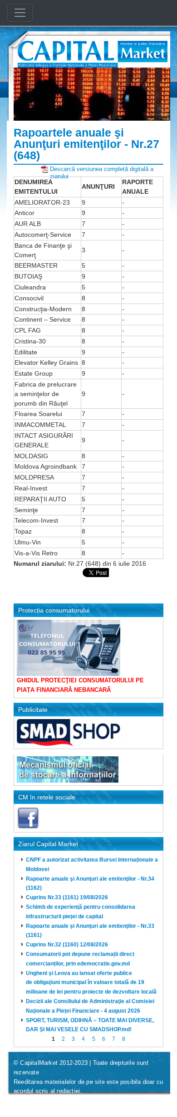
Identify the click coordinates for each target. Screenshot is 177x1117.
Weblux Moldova (68, 1102)
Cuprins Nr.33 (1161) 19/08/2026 (67, 897)
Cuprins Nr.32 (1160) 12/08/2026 (67, 944)
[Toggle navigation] (20, 13)
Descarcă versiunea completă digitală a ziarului (101, 169)
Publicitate (33, 709)
